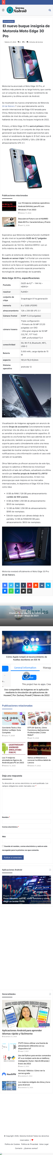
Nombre (6, 817)
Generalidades (8, 21)
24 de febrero (8, 106)
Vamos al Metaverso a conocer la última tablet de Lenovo (39, 760)
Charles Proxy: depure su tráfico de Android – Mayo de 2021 (26, 614)
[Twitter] (11, 585)
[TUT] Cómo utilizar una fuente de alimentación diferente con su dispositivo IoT (33, 1046)
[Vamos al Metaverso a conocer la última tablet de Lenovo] (39, 748)
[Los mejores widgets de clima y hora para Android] (9, 1085)
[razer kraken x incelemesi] (26, 1154)
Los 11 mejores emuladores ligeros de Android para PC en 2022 (13, 760)
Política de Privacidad (29, 1144)
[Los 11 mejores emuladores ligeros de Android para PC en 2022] (13, 748)
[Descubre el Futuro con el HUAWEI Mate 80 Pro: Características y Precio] (9, 222)
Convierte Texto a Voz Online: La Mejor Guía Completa (11, 730)
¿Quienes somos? (31, 1148)
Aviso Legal (43, 1144)
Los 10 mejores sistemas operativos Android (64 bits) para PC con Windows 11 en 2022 (34, 206)
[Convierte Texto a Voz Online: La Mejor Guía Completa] (13, 718)
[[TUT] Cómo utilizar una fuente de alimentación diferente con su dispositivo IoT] (9, 1047)
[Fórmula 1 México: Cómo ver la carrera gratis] (9, 1074)
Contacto (18, 1148)
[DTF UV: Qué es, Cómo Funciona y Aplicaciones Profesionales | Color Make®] (39, 718)
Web (4, 837)
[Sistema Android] (16, 10)
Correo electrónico (10, 827)
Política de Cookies (12, 1144)
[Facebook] (4, 585)
